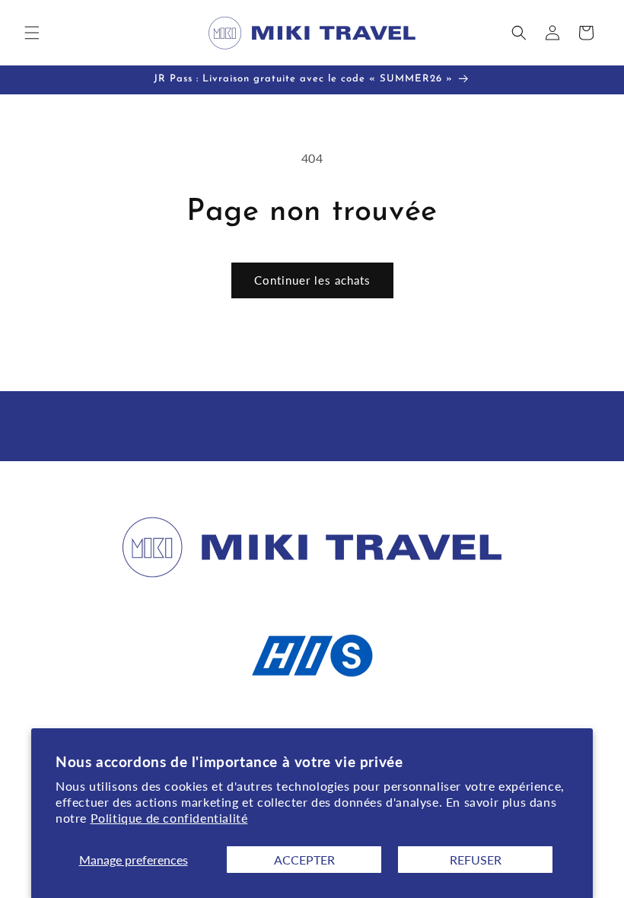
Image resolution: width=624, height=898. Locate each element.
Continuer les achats (312, 280)
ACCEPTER (304, 859)
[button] (32, 32)
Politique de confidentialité (169, 817)
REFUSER (475, 859)
